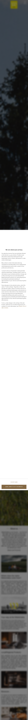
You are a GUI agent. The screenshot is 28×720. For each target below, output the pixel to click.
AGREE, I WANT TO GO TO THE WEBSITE (14, 486)
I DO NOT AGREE (14, 482)
